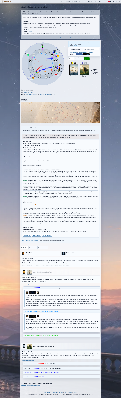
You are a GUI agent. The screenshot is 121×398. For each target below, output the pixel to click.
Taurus (30, 31)
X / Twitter (86, 54)
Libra (29, 30)
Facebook (79, 54)
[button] (2, 1)
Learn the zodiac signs (27, 37)
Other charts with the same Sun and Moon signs (30, 385)
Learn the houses (47, 37)
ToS (65, 392)
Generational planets (42, 247)
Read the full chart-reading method (30, 240)
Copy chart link (27, 235)
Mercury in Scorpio (28, 92)
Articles (55, 392)
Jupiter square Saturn (30, 94)
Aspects (81, 59)
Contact (75, 392)
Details (76, 59)
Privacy (70, 392)
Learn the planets (38, 37)
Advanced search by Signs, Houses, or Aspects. (81, 52)
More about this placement (28, 284)
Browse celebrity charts (58, 37)
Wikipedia (75, 45)
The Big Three (24, 247)
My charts (87, 59)
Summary (71, 59)
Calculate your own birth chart (73, 37)
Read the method (36, 235)
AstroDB (60, 392)
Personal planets (33, 247)
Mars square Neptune (45, 94)
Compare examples (47, 235)
